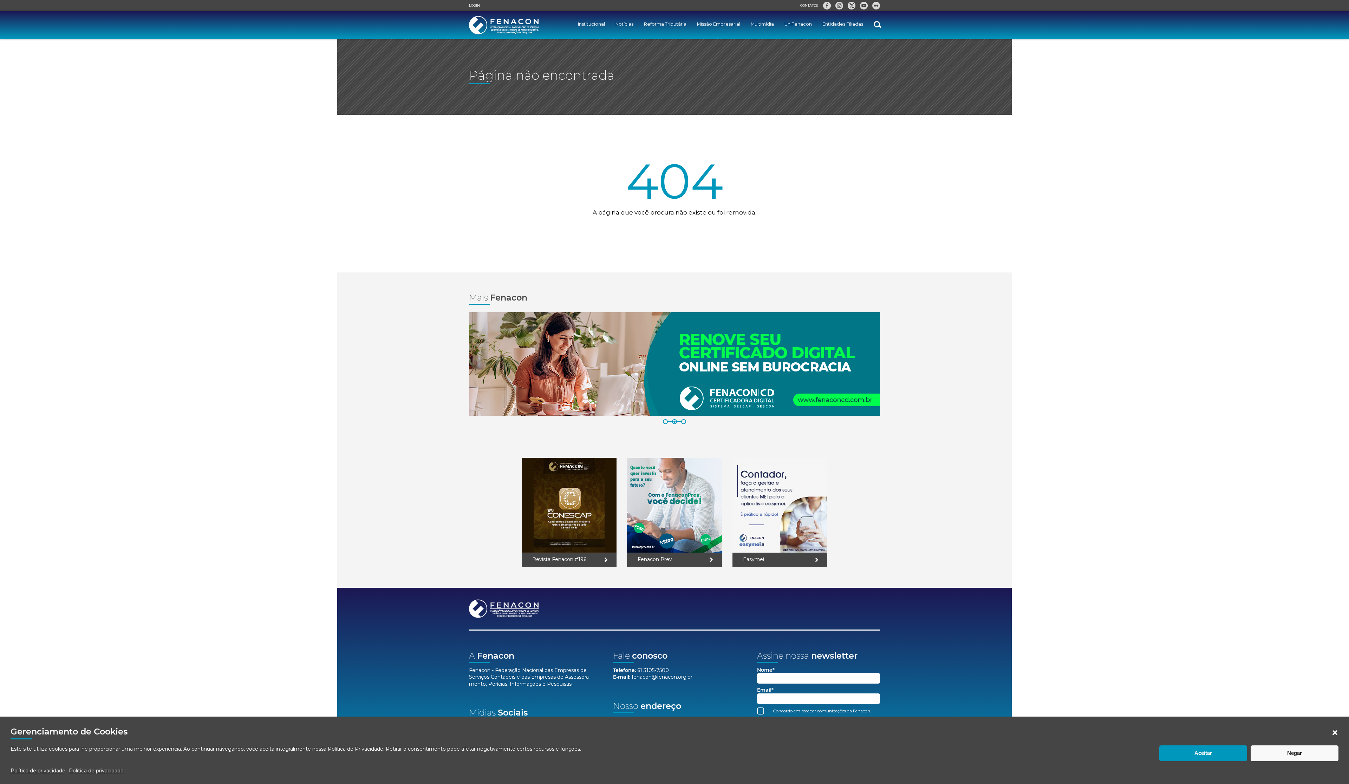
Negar (1294, 753)
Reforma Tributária (665, 24)
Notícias (624, 24)
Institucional (591, 24)
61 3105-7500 (653, 670)
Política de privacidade (38, 770)
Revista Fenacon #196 (559, 559)
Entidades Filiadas (842, 24)
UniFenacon (798, 24)
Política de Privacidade (355, 749)
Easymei (753, 559)
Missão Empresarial (718, 24)
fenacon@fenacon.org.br (662, 677)
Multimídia (762, 24)
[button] (1334, 732)
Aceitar (1203, 753)
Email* (765, 690)
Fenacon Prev (655, 559)
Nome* (766, 670)
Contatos (809, 5)
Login (474, 5)
